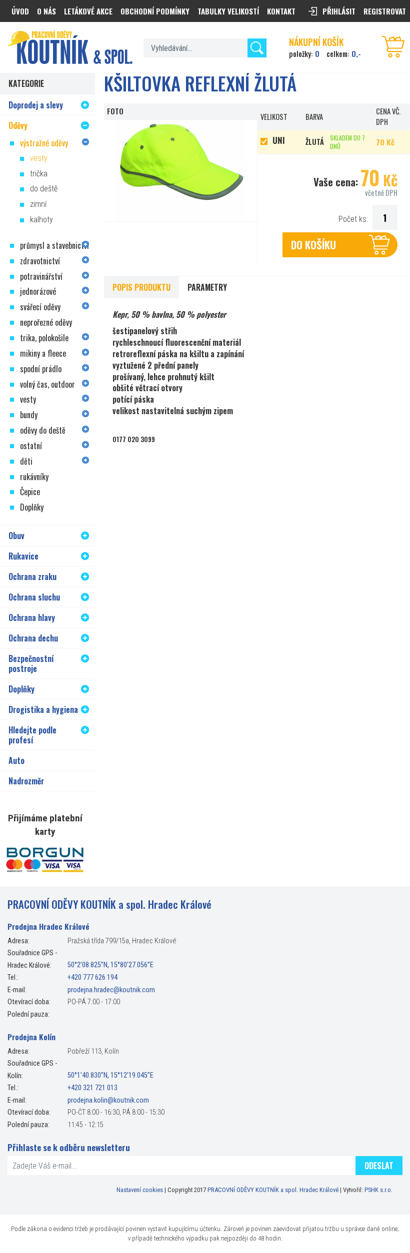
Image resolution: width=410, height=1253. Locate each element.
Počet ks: (353, 219)
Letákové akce (88, 10)
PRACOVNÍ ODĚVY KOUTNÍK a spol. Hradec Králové (273, 1190)
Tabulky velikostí (228, 10)
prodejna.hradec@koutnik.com (111, 990)
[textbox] (205, 47)
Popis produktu (141, 287)
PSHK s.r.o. (378, 1190)
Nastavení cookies (139, 1190)
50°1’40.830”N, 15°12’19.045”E (111, 1076)
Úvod (20, 10)
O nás (46, 10)
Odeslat (379, 1166)
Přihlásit (339, 10)
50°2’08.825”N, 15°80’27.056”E (111, 965)
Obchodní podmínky (155, 10)
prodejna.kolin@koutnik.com (108, 1100)
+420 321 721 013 (93, 1088)
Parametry (207, 287)
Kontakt (281, 10)
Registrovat (385, 10)
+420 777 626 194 (93, 977)
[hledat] (257, 47)
